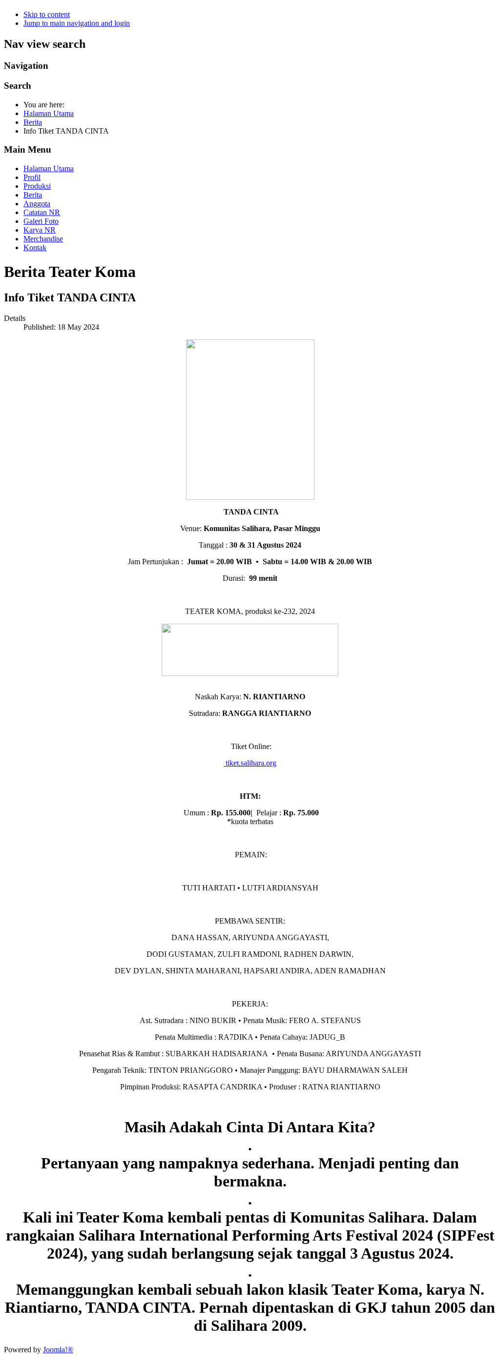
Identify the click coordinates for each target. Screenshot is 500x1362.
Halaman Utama (48, 168)
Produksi (37, 186)
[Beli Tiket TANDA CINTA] (250, 673)
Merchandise (43, 239)
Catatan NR (41, 212)
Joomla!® (58, 1349)
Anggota (36, 203)
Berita (32, 195)
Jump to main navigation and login (76, 23)
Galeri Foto (41, 221)
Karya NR (39, 230)
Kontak (34, 247)
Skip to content (46, 14)
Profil (32, 177)
